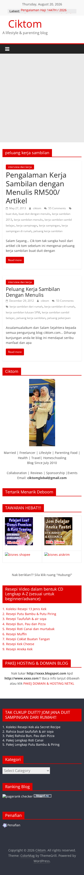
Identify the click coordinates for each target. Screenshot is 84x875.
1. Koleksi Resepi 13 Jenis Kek (24, 609)
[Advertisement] (42, 98)
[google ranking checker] (17, 796)
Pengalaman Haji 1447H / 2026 (44, 11)
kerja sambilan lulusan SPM (23, 312)
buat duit (11, 214)
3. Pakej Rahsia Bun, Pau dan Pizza (28, 736)
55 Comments (57, 208)
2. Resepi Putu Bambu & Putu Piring (29, 614)
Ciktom (25, 24)
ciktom (37, 208)
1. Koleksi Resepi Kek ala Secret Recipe (31, 727)
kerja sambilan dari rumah (26, 306)
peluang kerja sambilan (47, 231)
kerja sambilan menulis (28, 220)
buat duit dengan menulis (34, 214)
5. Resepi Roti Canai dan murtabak (28, 629)
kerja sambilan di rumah (59, 306)
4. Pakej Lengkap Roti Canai (22, 740)
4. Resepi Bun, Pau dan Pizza (24, 624)
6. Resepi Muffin (14, 634)
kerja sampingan (49, 225)
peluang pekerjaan (59, 318)
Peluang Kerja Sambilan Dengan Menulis (33, 292)
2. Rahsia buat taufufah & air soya (28, 731)
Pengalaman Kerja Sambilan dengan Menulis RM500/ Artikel (36, 187)
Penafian (13, 825)
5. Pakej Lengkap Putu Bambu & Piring (31, 744)
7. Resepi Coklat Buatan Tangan (26, 639)
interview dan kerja (20, 167)
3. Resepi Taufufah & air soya (24, 619)
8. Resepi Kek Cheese (18, 644)
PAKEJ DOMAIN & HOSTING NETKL (48, 683)
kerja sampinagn (26, 225)
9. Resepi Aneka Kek (17, 649)
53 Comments (65, 301)
